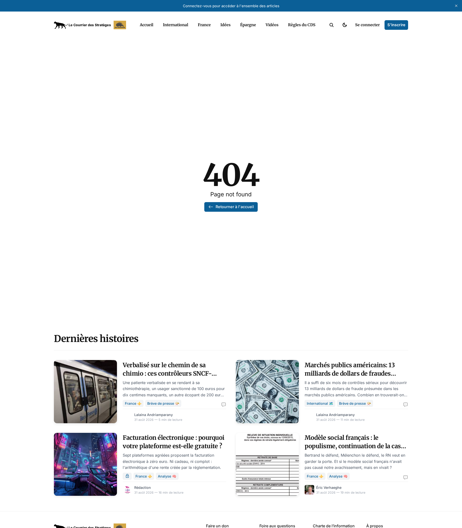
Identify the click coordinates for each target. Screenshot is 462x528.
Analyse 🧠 (167, 476)
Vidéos (272, 24)
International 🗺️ (320, 403)
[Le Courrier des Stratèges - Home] (91, 25)
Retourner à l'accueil (235, 206)
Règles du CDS (301, 24)
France (204, 24)
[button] (331, 25)
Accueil (146, 24)
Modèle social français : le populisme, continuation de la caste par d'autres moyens (355, 446)
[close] (456, 6)
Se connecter (367, 24)
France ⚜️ (133, 403)
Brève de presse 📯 (163, 403)
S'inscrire (396, 24)
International (175, 24)
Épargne (248, 24)
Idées (225, 24)
